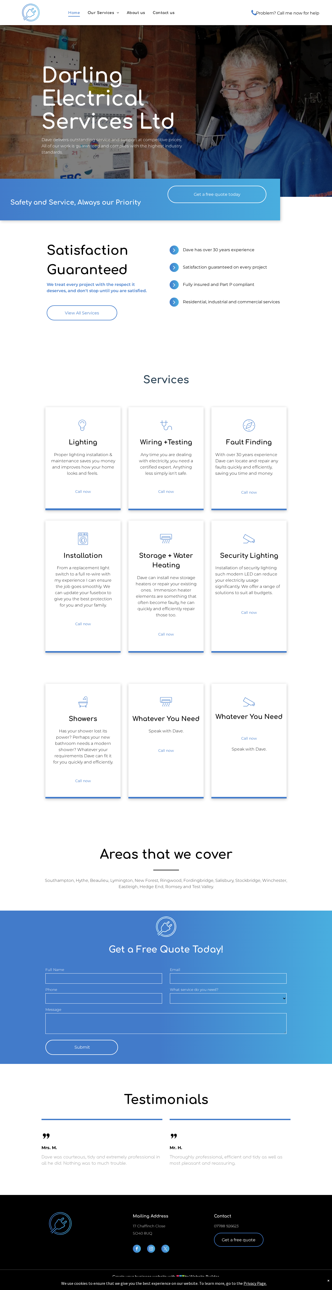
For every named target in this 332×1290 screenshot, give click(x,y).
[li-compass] (249, 431)
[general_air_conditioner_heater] (166, 545)
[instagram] (151, 1249)
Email (175, 969)
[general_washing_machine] (83, 545)
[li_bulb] (83, 431)
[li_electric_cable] (166, 431)
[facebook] (137, 1249)
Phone (51, 989)
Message (53, 1009)
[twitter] (165, 1249)
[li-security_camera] (249, 545)
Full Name (54, 969)
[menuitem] (74, 13)
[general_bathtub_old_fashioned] (83, 708)
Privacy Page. (255, 1283)
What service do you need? (194, 989)
